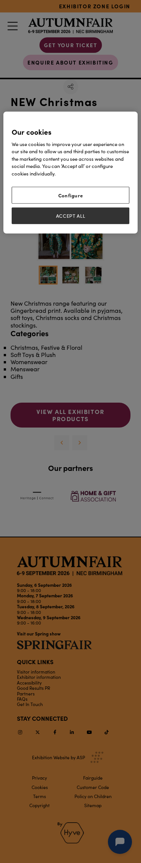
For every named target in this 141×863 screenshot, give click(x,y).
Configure (70, 195)
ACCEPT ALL (70, 215)
